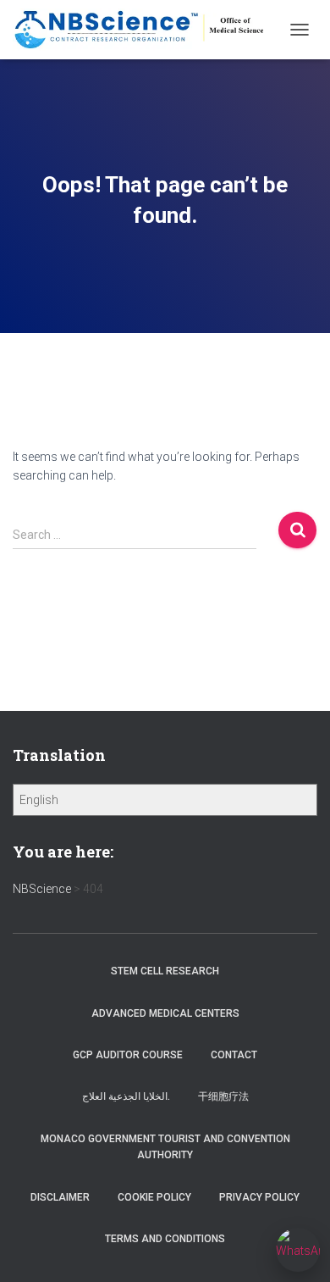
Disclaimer (60, 1197)
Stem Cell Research (165, 971)
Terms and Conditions (165, 1239)
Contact (234, 1055)
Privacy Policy (259, 1197)
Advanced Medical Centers (165, 1013)
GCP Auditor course (128, 1055)
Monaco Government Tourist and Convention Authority (165, 1147)
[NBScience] (146, 29)
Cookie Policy (154, 1197)
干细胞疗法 (223, 1096)
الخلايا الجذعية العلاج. (126, 1096)
